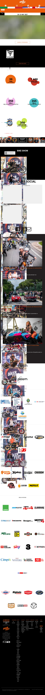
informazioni (28, 621)
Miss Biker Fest (18, 652)
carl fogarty (41, 628)
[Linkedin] (39, 6)
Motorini (18, 657)
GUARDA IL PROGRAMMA (22, 42)
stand (27, 622)
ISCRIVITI (22, 175)
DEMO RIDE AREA (22, 63)
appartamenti (28, 628)
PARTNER (36, 621)
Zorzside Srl (41, 689)
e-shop (41, 621)
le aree (22, 621)
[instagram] (16, 6)
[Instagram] (5, 642)
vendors (32, 621)
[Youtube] (7, 642)
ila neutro (41, 631)
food (32, 622)
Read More (5, 278)
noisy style (41, 630)
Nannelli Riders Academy (18, 663)
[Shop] (22, 140)
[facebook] (5, 6)
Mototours (19, 660)
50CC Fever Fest (18, 680)
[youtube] (28, 6)
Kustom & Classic (18, 648)
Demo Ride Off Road (18, 637)
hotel (27, 629)
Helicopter (19, 645)
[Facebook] (3, 642)
